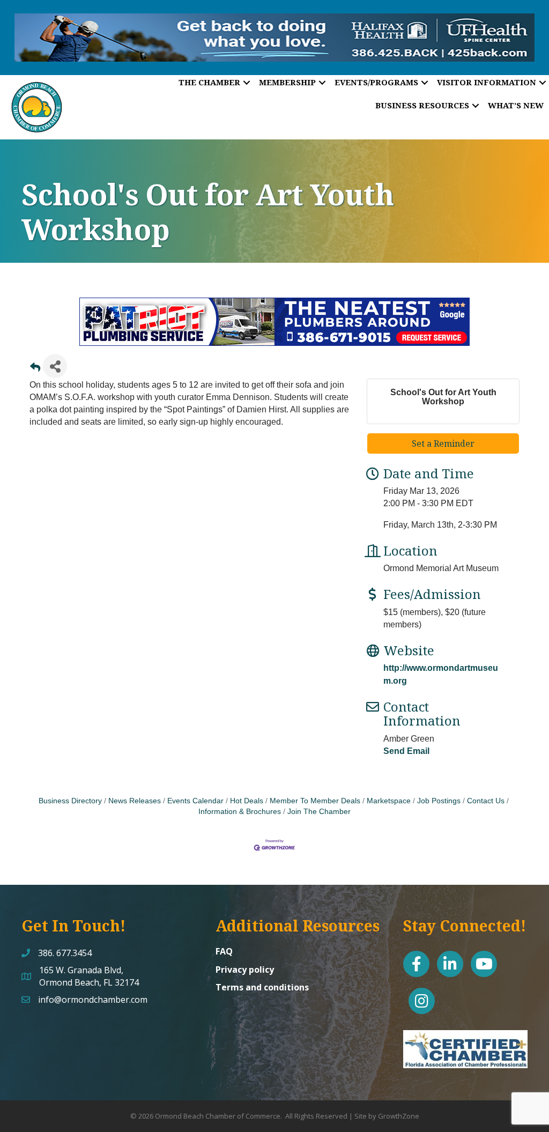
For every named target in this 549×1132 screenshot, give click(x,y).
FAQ (224, 951)
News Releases (134, 801)
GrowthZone (398, 1116)
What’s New (516, 105)
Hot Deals (246, 801)
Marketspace (389, 801)
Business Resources (422, 105)
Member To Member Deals (315, 801)
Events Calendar (195, 801)
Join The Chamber (319, 812)
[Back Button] (35, 369)
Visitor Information (486, 82)
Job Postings (439, 801)
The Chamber (209, 82)
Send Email (406, 751)
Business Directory (70, 801)
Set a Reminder (443, 443)
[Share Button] (55, 366)
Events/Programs (376, 82)
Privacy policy (245, 969)
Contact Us (486, 801)
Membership (287, 82)
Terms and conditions (262, 987)
